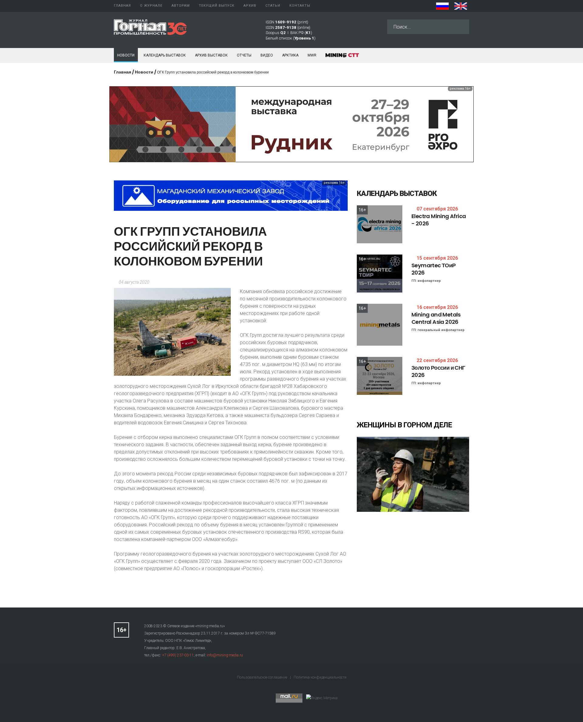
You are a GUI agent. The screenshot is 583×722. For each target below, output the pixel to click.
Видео (267, 55)
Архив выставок (211, 55)
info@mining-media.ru (225, 655)
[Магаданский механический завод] (231, 195)
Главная (122, 72)
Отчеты (244, 55)
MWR (312, 55)
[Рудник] (291, 124)
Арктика (290, 55)
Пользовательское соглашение (262, 677)
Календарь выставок (165, 55)
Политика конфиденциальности (320, 677)
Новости (126, 55)
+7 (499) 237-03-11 (178, 655)
